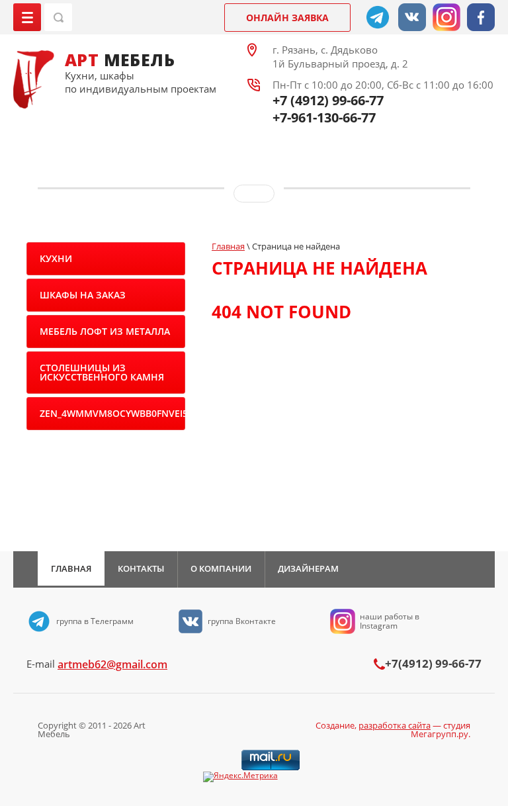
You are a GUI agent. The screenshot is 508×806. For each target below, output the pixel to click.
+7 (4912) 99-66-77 (328, 100)
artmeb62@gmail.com (112, 664)
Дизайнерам (308, 568)
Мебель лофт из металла (105, 331)
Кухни (56, 258)
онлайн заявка (287, 17)
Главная (71, 568)
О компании (220, 568)
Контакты (141, 568)
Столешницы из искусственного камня (102, 372)
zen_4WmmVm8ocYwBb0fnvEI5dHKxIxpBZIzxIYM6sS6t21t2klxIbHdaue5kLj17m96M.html (112, 413)
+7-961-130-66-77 (324, 117)
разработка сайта (395, 725)
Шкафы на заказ (83, 295)
